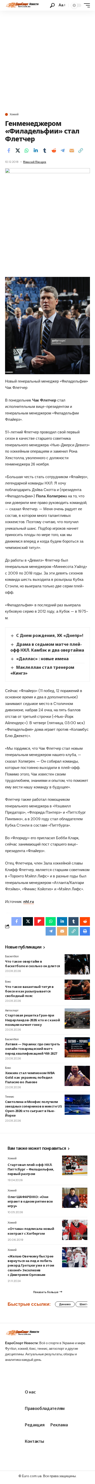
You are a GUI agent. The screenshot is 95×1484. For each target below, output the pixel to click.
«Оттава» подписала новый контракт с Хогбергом (31, 1230)
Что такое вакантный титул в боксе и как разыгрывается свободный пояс (29, 991)
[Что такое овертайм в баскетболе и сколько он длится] (77, 964)
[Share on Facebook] (8, 150)
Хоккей (14, 114)
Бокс (8, 981)
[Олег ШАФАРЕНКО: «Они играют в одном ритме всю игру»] (74, 1198)
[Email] (71, 150)
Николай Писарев (34, 162)
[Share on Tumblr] (44, 150)
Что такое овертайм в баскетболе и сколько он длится (32, 963)
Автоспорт (11, 1010)
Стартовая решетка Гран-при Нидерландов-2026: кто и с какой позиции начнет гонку (32, 1020)
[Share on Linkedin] (35, 150)
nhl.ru (28, 901)
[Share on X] (17, 150)
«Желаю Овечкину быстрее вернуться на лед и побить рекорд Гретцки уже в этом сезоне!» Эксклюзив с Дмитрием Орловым (31, 1265)
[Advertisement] (47, 60)
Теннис (9, 1096)
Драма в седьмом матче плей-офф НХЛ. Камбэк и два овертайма (47, 647)
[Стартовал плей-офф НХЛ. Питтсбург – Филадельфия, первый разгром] (74, 1166)
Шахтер (85, 1304)
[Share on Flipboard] (39, 921)
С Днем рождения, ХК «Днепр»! (49, 635)
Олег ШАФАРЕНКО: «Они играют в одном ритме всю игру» (30, 1201)
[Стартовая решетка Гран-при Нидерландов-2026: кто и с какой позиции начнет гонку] (77, 1018)
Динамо (65, 1304)
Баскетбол (11, 956)
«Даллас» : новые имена (42, 658)
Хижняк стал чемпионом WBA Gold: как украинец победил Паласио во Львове (30, 1077)
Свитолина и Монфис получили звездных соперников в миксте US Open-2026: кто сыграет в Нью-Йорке (33, 1108)
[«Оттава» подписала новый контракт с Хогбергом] (74, 1230)
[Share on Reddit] (53, 150)
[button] (52, 5)
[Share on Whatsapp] (26, 150)
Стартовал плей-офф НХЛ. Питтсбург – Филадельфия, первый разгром (31, 1169)
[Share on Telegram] (62, 150)
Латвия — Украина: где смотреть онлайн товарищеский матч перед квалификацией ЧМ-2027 (32, 1048)
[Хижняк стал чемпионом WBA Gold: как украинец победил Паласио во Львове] (77, 1076)
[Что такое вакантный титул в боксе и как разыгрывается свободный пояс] (77, 990)
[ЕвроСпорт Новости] (22, 5)
